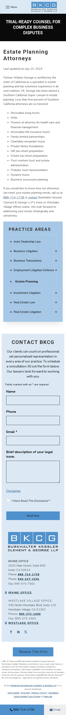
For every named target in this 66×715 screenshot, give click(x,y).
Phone (11, 411)
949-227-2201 (28, 579)
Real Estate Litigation (27, 312)
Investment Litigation (27, 293)
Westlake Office (23, 623)
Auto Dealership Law (27, 242)
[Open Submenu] (56, 251)
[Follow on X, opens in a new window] (26, 632)
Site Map (25, 693)
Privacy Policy (39, 693)
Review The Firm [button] (33, 651)
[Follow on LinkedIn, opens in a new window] (18, 632)
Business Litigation (26, 251)
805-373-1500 (30, 614)
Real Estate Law (24, 302)
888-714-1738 (23, 710)
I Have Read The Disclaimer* (31, 501)
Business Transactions (28, 261)
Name (10, 391)
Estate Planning (26, 282)
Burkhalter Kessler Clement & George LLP (33, 685)
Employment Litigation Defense (34, 270)
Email (56, 710)
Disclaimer (13, 491)
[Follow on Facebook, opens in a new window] (11, 632)
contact (33, 197)
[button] (11, 7)
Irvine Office (20, 592)
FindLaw (47, 696)
